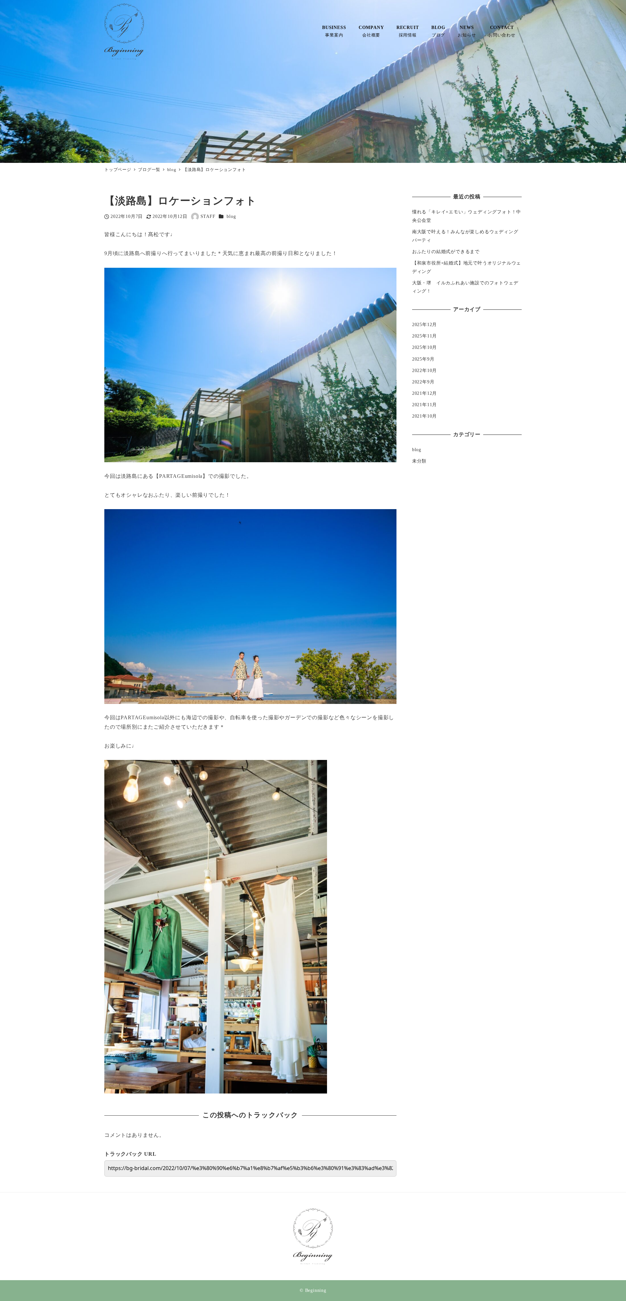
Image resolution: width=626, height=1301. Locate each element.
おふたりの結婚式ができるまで (446, 251)
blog (231, 216)
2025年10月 (424, 347)
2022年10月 (424, 370)
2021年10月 (424, 416)
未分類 (419, 461)
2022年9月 (423, 381)
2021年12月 (424, 393)
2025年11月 (424, 335)
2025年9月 (423, 358)
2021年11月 (424, 404)
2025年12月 (424, 324)
